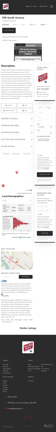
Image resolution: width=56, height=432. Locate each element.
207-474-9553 (44, 6)
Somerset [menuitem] (5, 381)
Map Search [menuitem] (5, 366)
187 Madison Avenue (22, 403)
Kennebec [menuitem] (5, 385)
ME (12, 319)
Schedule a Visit (48, 108)
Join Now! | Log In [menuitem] (7, 373)
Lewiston (25, 319)
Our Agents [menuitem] (30, 381)
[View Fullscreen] (3, 259)
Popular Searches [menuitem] (7, 368)
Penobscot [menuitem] (5, 387)
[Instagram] (31, 417)
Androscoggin (18, 319)
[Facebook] (25, 417)
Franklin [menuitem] (4, 383)
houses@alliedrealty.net (15, 408)
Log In (29, 6)
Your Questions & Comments (43, 136)
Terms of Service (48, 180)
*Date (38, 124)
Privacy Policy (5, 296)
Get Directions (25, 276)
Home (2, 319)
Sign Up (35, 6)
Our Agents (45, 96)
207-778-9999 (43, 89)
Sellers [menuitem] (29, 364)
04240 (30, 319)
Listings (8, 319)
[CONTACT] (9, 30)
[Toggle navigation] (51, 6)
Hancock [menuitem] (5, 391)
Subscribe (44, 233)
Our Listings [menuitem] (5, 364)
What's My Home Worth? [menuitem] (33, 366)
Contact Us (39, 96)
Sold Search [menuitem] (5, 370)
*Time (38, 130)
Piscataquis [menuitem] (5, 389)
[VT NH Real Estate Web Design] (48, 427)
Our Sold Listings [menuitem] (45, 368)
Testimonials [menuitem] (44, 370)
